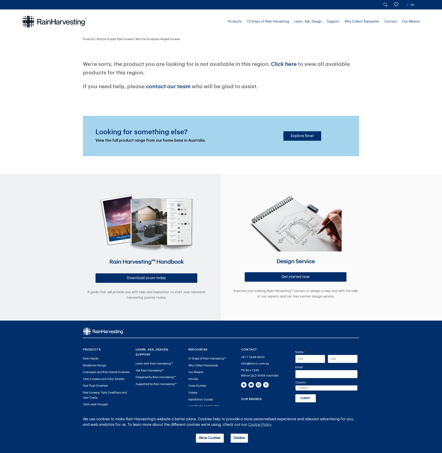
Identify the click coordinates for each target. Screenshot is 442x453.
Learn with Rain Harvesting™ (154, 363)
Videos (192, 392)
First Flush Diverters (95, 385)
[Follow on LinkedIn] (244, 385)
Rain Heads (90, 358)
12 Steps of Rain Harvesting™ (207, 358)
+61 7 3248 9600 (253, 357)
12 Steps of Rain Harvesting (268, 21)
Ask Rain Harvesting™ (150, 370)
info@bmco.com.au (255, 363)
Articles (193, 379)
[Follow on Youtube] (251, 385)
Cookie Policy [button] (260, 425)
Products (235, 21)
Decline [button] (239, 438)
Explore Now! (302, 136)
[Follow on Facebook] (266, 385)
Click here (284, 64)
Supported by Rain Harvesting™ (156, 384)
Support (333, 21)
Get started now (296, 277)
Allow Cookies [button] (210, 438)
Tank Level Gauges (95, 404)
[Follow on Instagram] (258, 385)
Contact (390, 21)
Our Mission (411, 21)
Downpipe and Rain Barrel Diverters (106, 372)
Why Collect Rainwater (362, 21)
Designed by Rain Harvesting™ (156, 377)
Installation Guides (200, 399)
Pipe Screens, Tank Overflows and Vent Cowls (105, 395)
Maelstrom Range (94, 365)
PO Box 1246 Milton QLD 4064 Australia (260, 373)
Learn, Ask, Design (308, 21)
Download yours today (146, 278)
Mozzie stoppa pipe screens (115, 39)
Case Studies (197, 385)
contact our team (168, 86)
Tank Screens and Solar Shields (103, 379)
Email (305, 367)
